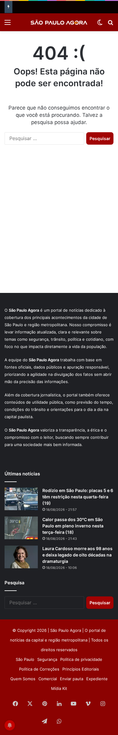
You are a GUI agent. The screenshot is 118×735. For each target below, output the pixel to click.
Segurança (47, 659)
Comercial (47, 678)
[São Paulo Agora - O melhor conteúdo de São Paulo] (59, 22)
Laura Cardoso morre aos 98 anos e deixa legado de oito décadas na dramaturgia (77, 555)
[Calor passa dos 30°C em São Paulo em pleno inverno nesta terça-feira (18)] (21, 528)
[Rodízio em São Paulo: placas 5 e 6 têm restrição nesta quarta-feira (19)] (21, 498)
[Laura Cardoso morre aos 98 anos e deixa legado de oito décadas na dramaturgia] (21, 557)
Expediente (97, 678)
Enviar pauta (71, 678)
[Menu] (8, 24)
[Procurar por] (110, 24)
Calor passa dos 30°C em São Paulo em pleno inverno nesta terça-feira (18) (72, 526)
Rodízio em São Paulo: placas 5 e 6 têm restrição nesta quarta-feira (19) (77, 497)
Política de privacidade (81, 659)
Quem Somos (22, 678)
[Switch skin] (100, 24)
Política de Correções (39, 669)
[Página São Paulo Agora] (73, 721)
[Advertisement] (59, 225)
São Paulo (25, 659)
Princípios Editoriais (80, 669)
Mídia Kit (59, 688)
